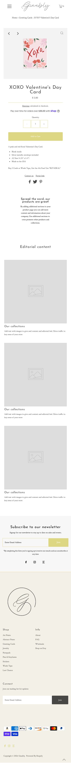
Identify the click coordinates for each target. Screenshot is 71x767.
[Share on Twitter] (35, 183)
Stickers (6, 661)
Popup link (40, 176)
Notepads (6, 652)
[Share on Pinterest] (40, 183)
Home (14, 17)
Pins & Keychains (10, 657)
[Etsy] (43, 562)
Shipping (25, 106)
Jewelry (6, 648)
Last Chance (8, 670)
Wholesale (39, 644)
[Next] (17, 33)
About (37, 635)
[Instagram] (35, 562)
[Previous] (9, 33)
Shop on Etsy (40, 648)
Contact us (29, 176)
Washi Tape (7, 666)
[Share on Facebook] (30, 183)
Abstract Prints (9, 639)
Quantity (35, 117)
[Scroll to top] (64, 760)
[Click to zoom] (62, 33)
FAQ (37, 639)
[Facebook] (26, 562)
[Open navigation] (9, 6)
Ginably (22, 756)
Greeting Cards (25, 17)
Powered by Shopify (34, 756)
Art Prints (7, 635)
